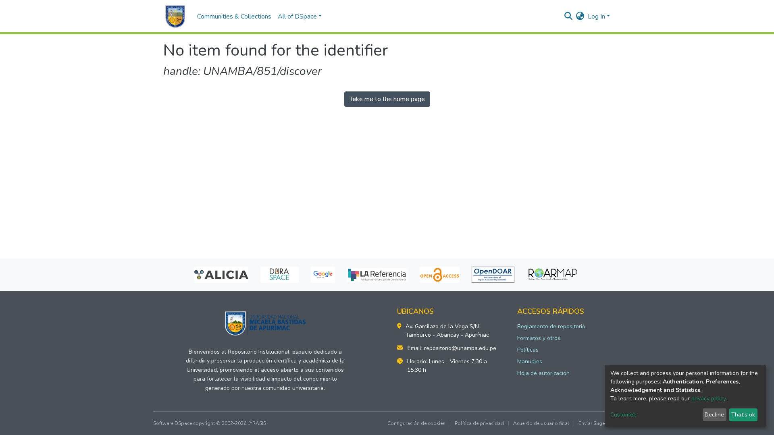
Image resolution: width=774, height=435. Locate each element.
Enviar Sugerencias (599, 423)
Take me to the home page (387, 99)
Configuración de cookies (416, 423)
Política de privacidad (479, 423)
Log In (596, 16)
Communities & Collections (234, 16)
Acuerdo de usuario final (541, 423)
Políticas (528, 350)
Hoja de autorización (543, 373)
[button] (580, 16)
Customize (623, 414)
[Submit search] (569, 16)
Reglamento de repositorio (551, 326)
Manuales (529, 361)
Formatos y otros (538, 338)
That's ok (743, 414)
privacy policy (708, 398)
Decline (714, 414)
